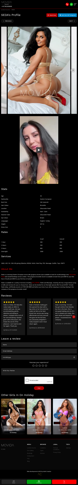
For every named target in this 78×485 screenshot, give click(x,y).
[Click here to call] (67, 4)
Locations (43, 448)
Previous (8, 21)
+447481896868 (6, 6)
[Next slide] (73, 70)
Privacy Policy (57, 452)
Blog (28, 461)
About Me (6, 269)
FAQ (28, 458)
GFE (33, 282)
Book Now (53, 15)
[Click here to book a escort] (71, 4)
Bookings (29, 453)
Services (42, 453)
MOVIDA (6, 445)
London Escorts (5, 9)
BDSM (37, 282)
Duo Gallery (30, 450)
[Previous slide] (5, 70)
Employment (30, 456)
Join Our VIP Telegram (69, 15)
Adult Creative (47, 471)
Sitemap (68, 448)
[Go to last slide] (4, 417)
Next (71, 21)
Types (41, 450)
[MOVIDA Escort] (6, 3)
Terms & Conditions (56, 448)
